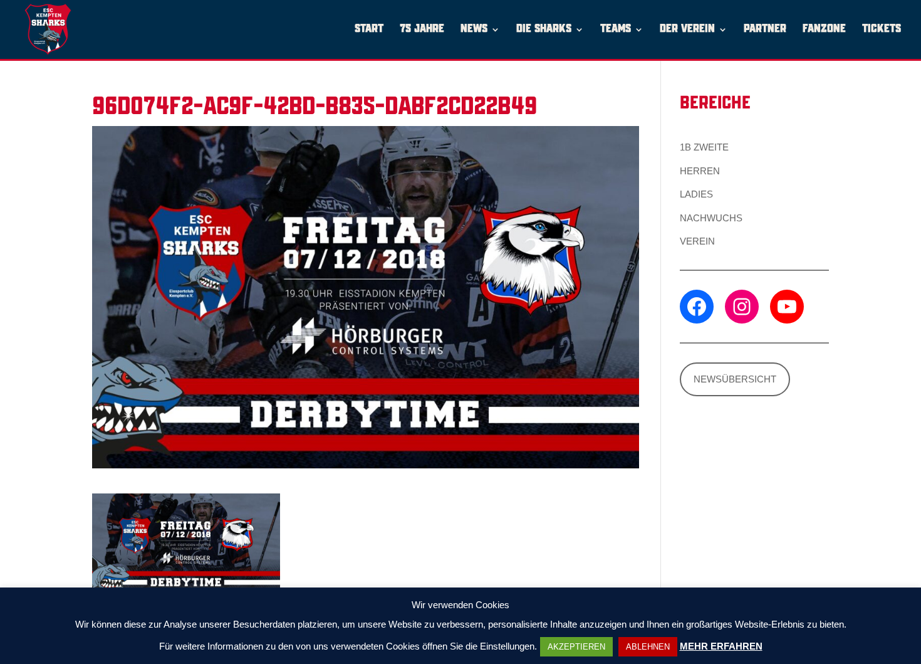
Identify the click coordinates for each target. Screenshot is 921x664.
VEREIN (697, 241)
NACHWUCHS (711, 218)
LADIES (696, 194)
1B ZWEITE (704, 147)
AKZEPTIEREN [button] (576, 646)
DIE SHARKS (543, 29)
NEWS (473, 29)
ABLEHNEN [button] (648, 646)
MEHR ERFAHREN (721, 646)
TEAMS (615, 29)
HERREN (700, 171)
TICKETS (881, 29)
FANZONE (824, 29)
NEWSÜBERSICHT (735, 379)
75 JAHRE (422, 29)
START (369, 29)
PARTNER (765, 29)
